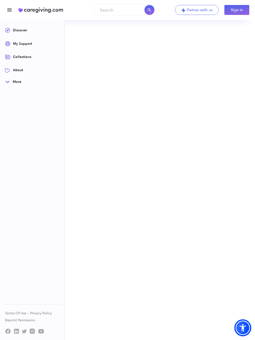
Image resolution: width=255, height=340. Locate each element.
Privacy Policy (41, 313)
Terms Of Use (16, 313)
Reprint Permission (20, 320)
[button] (243, 328)
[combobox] (124, 10)
